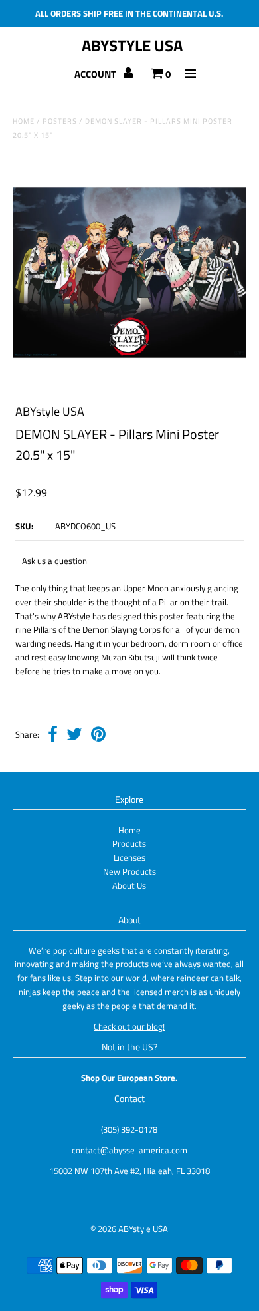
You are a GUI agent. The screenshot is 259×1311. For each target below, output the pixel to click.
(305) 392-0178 (129, 1129)
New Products (129, 871)
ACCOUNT (96, 74)
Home (24, 121)
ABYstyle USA (132, 45)
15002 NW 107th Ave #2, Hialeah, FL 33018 (129, 1170)
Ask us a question (54, 560)
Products (129, 843)
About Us (129, 885)
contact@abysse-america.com (129, 1150)
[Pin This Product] (98, 736)
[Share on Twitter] (74, 736)
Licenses (129, 857)
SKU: (24, 526)
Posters (60, 121)
